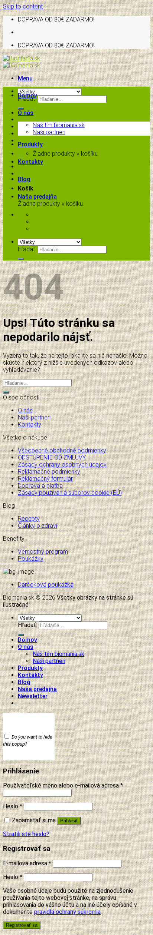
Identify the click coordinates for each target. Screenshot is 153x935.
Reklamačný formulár (45, 478)
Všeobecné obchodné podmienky (62, 450)
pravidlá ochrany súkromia (67, 911)
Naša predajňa (37, 196)
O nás (25, 112)
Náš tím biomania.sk (59, 125)
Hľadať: (27, 249)
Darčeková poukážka (46, 584)
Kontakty (30, 161)
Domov (27, 95)
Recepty (29, 518)
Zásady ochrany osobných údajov (62, 464)
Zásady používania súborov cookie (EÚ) (70, 492)
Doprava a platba (40, 485)
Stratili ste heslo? (26, 834)
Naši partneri (49, 132)
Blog (24, 179)
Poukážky (30, 558)
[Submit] (21, 108)
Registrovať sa (22, 925)
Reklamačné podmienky (49, 471)
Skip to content (23, 6)
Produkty (30, 144)
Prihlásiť (69, 820)
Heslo (12, 806)
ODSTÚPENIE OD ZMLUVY (52, 457)
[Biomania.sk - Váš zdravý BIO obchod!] (21, 62)
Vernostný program (43, 551)
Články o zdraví (37, 525)
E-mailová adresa (27, 863)
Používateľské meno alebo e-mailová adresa (63, 785)
